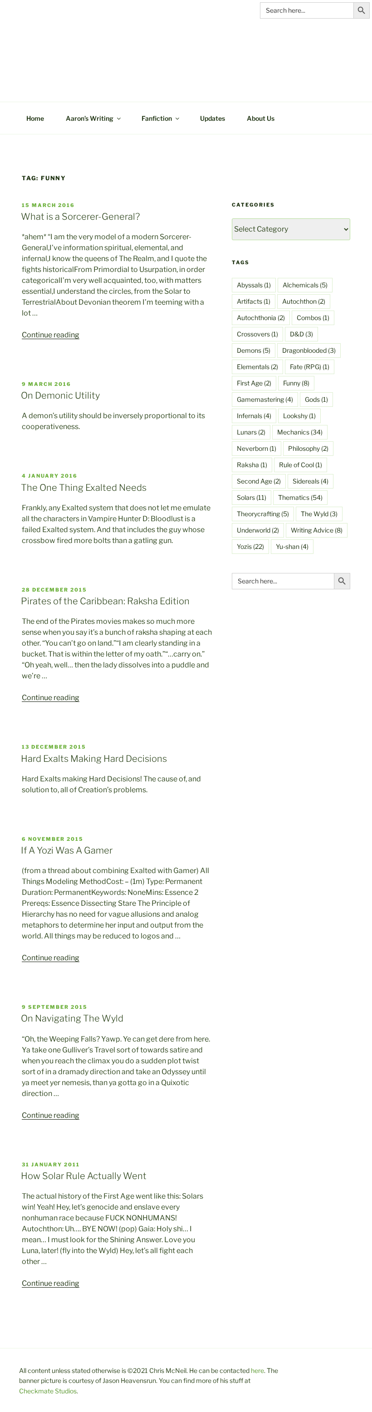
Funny (296, 383)
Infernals (254, 416)
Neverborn (256, 448)
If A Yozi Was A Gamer (67, 850)
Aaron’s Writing (89, 118)
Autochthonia (261, 317)
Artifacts (253, 301)
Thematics (300, 497)
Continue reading (50, 335)
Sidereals (310, 481)
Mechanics (300, 432)
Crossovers (257, 334)
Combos (313, 317)
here (257, 1370)
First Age (254, 383)
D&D (301, 334)
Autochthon (303, 301)
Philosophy (308, 448)
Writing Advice (317, 530)
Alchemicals (305, 285)
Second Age (259, 481)
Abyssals (254, 285)
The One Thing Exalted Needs (84, 487)
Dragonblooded (309, 350)
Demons (253, 350)
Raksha (252, 465)
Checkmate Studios (48, 1391)
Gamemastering (265, 399)
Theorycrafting (263, 514)
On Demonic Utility (60, 395)
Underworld (258, 530)
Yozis (250, 546)
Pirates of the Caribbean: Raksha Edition (105, 601)
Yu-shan (292, 546)
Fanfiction (157, 118)
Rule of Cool (300, 465)
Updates (212, 118)
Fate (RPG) (309, 366)
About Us (260, 118)
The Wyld (319, 514)
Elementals (257, 366)
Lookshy (299, 416)
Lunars (251, 432)
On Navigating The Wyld (72, 1018)
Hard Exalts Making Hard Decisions (94, 758)
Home (35, 118)
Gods (316, 399)
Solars (251, 497)
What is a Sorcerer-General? (80, 216)
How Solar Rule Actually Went (84, 1175)
